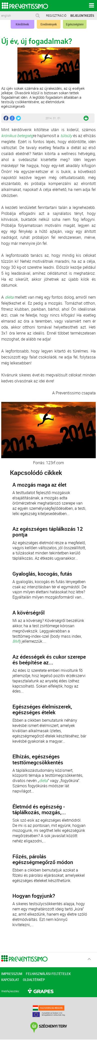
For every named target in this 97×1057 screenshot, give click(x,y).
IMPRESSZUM (11, 973)
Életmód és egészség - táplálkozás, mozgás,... (39, 809)
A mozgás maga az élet (39, 485)
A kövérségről (28, 613)
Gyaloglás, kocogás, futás (42, 574)
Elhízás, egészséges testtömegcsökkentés (37, 759)
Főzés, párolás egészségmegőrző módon (42, 859)
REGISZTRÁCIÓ (56, 15)
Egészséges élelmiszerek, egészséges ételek (42, 709)
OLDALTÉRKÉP (34, 979)
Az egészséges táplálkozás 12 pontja (47, 531)
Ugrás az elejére (89, 959)
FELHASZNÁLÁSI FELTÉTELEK (48, 973)
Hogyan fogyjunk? (33, 896)
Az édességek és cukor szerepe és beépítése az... (49, 659)
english (6, 15)
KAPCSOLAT (10, 979)
